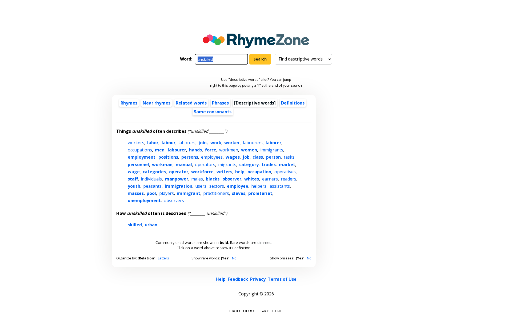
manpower (176, 179)
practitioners (216, 193)
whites (251, 179)
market (287, 164)
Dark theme (271, 310)
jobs (202, 143)
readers (288, 179)
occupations (140, 150)
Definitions (293, 103)
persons (189, 157)
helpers (258, 186)
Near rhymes (156, 103)
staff (133, 179)
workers (136, 143)
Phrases (220, 103)
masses (136, 193)
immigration (178, 186)
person (273, 157)
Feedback (238, 279)
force (210, 150)
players (166, 193)
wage (134, 172)
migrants (227, 164)
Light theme (242, 310)
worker (232, 143)
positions (168, 157)
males (197, 179)
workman (162, 164)
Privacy (258, 279)
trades (269, 164)
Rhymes (129, 103)
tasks (289, 157)
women (249, 150)
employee (237, 186)
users (200, 186)
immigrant (188, 193)
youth (134, 186)
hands (195, 150)
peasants (152, 186)
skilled (135, 225)
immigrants (271, 150)
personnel (138, 164)
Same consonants (212, 112)
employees (212, 157)
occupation (259, 172)
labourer (177, 150)
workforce (202, 172)
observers (174, 200)
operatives (285, 172)
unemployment (144, 200)
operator (178, 172)
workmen (228, 150)
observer (231, 179)
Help (221, 279)
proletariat (260, 193)
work (215, 143)
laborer (273, 143)
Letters (163, 258)
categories (154, 172)
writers (224, 172)
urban (151, 225)
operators (205, 164)
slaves (238, 193)
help (240, 172)
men (160, 150)
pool (151, 193)
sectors (216, 186)
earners (270, 179)
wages (233, 157)
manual (184, 164)
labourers (253, 143)
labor (152, 143)
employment (141, 157)
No (234, 258)
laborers (186, 143)
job (246, 157)
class (258, 157)
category (249, 164)
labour (168, 143)
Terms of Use (282, 279)
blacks (212, 179)
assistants (280, 186)
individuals (151, 179)
